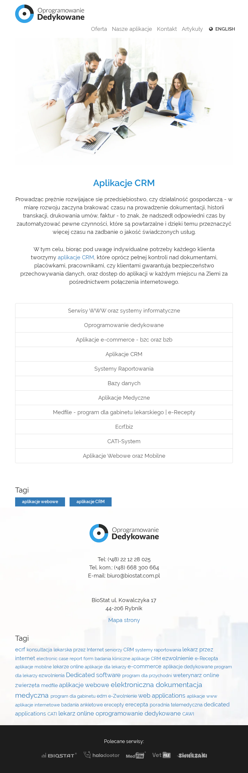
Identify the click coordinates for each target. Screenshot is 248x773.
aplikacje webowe (40, 501)
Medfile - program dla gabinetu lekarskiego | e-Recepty (124, 412)
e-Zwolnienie (123, 696)
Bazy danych (124, 383)
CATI (52, 713)
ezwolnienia (52, 675)
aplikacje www (202, 696)
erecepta (137, 705)
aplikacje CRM (76, 257)
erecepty (114, 705)
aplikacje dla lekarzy (106, 666)
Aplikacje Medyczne (124, 398)
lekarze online (69, 667)
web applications (162, 695)
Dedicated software (94, 675)
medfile (50, 685)
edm (102, 696)
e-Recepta (206, 658)
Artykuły (192, 29)
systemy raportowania (158, 649)
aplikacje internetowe (38, 704)
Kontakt (167, 29)
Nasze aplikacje (132, 29)
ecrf (21, 650)
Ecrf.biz (124, 427)
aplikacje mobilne (34, 666)
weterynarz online (196, 675)
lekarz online (77, 713)
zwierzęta (28, 685)
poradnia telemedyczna (177, 705)
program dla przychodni (147, 675)
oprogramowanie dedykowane (139, 713)
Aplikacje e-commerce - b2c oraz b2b (124, 339)
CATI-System (124, 441)
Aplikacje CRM (124, 354)
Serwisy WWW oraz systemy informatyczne (124, 310)
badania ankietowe (82, 705)
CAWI (188, 713)
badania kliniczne (113, 658)
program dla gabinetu (74, 696)
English (224, 29)
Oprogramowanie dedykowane (124, 325)
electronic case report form (66, 658)
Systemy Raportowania (124, 368)
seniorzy (114, 649)
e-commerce (145, 666)
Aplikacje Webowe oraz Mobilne (124, 456)
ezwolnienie (178, 658)
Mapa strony (124, 620)
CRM (129, 650)
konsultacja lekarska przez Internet (66, 650)
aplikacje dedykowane (188, 667)
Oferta (99, 29)
